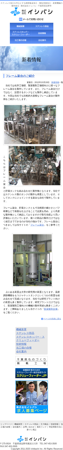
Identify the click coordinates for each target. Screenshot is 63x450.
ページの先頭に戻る (52, 319)
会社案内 (42, 40)
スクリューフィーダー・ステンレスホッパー (21, 33)
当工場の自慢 (21, 40)
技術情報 (42, 33)
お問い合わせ (28, 427)
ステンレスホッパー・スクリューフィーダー (30, 338)
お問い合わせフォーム (31, 19)
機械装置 (21, 26)
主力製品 (44, 424)
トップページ (6, 424)
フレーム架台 (37, 225)
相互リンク (42, 427)
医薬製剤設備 (51, 309)
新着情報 (55, 82)
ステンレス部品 (42, 26)
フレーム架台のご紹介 (20, 75)
